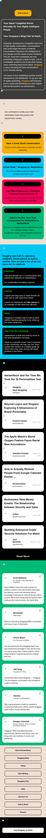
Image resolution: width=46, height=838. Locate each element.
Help (23, 789)
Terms (23, 766)
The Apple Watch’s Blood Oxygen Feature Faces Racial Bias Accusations (22, 440)
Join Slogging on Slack (23, 830)
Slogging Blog (23, 758)
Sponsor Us (23, 797)
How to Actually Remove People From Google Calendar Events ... (22, 473)
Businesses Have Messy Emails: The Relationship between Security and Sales (21, 503)
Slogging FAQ (23, 781)
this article (32, 302)
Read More (23, 556)
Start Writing (23, 773)
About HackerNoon (23, 750)
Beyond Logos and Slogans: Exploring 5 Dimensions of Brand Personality (21, 408)
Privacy (23, 812)
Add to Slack (23, 13)
